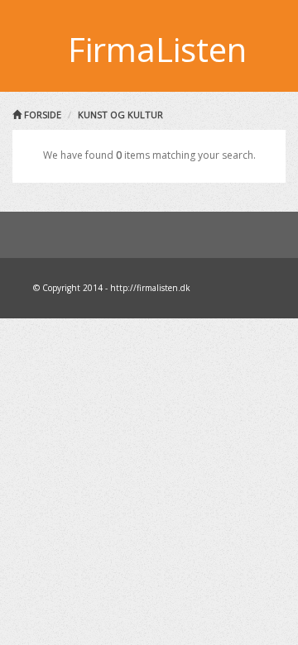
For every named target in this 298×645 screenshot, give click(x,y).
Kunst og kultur (120, 114)
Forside (41, 114)
